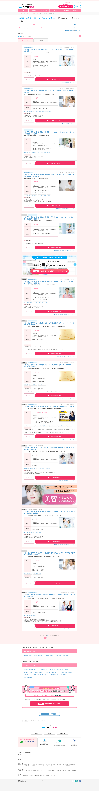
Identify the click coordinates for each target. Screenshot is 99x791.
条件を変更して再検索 (50, 714)
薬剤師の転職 (74, 770)
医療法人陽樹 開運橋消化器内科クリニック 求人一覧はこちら (65, 250)
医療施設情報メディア (69, 765)
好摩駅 (56, 655)
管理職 (36, 672)
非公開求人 (26, 36)
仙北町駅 (26, 655)
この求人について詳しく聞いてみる (56, 79)
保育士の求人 (39, 771)
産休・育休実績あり (62, 674)
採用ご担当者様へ (68, 2)
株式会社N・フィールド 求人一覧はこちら (68, 439)
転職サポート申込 (62, 733)
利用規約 (36, 733)
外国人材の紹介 (62, 771)
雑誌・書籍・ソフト (72, 764)
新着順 (41, 40)
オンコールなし (55, 672)
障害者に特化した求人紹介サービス (24, 757)
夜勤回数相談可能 (28, 677)
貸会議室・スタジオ (39, 775)
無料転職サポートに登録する (50, 703)
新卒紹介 (38, 770)
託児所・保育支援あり (44, 672)
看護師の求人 (21, 771)
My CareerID (63, 765)
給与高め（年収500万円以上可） (32, 669)
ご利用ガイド (34, 10)
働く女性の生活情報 (65, 764)
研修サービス (20, 775)
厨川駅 (51, 655)
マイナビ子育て (40, 765)
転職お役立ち (76, 10)
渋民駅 (68, 655)
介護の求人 (49, 771)
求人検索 (55, 10)
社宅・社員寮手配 (46, 775)
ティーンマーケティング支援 (50, 764)
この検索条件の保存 (70, 30)
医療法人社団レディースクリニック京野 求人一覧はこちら (66, 356)
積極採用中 (53, 674)
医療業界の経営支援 (56, 771)
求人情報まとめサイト (21, 764)
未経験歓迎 (26, 674)
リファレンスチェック (53, 775)
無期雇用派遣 (45, 771)
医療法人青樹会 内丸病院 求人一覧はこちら (68, 628)
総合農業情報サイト (34, 765)
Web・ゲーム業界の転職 (26, 770)
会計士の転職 (57, 770)
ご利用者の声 (66, 10)
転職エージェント (43, 770)
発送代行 (33, 775)
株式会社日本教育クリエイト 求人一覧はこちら (67, 480)
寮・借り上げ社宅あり (62, 669)
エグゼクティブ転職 (51, 770)
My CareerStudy (57, 765)
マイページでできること (77, 2)
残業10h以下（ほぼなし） (43, 674)
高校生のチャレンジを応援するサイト (39, 764)
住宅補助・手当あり (29, 672)
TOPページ (24, 10)
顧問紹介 (69, 770)
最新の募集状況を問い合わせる (56, 247)
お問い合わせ (49, 733)
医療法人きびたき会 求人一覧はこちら (69, 82)
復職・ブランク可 (69, 672)
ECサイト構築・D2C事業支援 (48, 765)
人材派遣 (19, 770)
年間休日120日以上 (51, 669)
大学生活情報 (58, 764)
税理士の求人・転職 (63, 770)
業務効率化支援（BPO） (27, 775)
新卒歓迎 (43, 669)
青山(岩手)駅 (62, 655)
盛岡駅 (31, 655)
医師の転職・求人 (33, 771)
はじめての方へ (45, 10)
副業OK (62, 672)
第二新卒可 (33, 674)
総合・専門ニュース (29, 764)
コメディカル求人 (26, 771)
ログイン (77, 6)
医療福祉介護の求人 (47, 757)
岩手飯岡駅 (41, 655)
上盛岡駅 (47, 655)
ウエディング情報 (21, 765)
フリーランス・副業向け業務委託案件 (37, 757)
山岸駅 (35, 655)
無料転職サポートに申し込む (66, 6)
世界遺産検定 (27, 765)
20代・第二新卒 (33, 770)
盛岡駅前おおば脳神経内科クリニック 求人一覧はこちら (66, 208)
